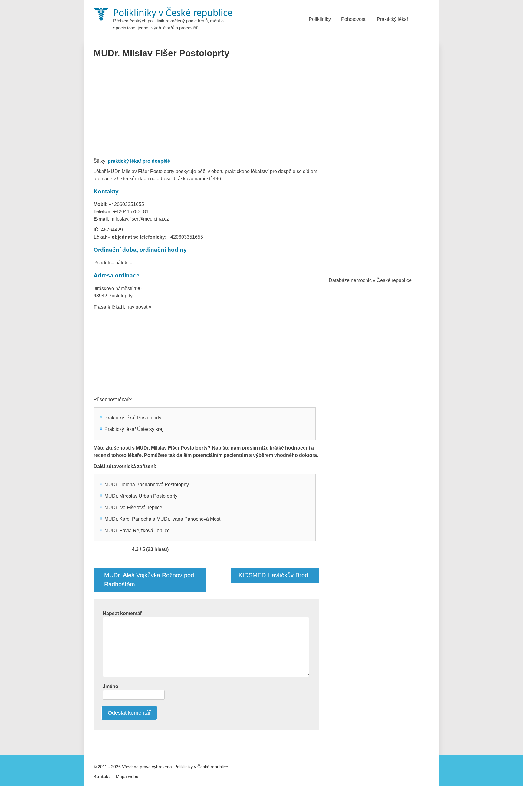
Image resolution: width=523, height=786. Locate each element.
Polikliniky (320, 19)
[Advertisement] (206, 110)
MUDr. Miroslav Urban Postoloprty (140, 496)
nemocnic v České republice (381, 280)
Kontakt (102, 776)
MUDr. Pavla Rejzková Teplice (137, 530)
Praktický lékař (392, 19)
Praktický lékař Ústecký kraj (133, 429)
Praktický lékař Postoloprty (132, 417)
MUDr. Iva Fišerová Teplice (133, 507)
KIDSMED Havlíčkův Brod (273, 575)
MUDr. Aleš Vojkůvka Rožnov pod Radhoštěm (149, 580)
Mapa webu (127, 776)
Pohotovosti (354, 19)
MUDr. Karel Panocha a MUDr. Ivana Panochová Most (162, 519)
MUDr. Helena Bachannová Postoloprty (146, 484)
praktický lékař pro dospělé (139, 161)
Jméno (110, 686)
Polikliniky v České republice (201, 766)
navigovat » (139, 306)
